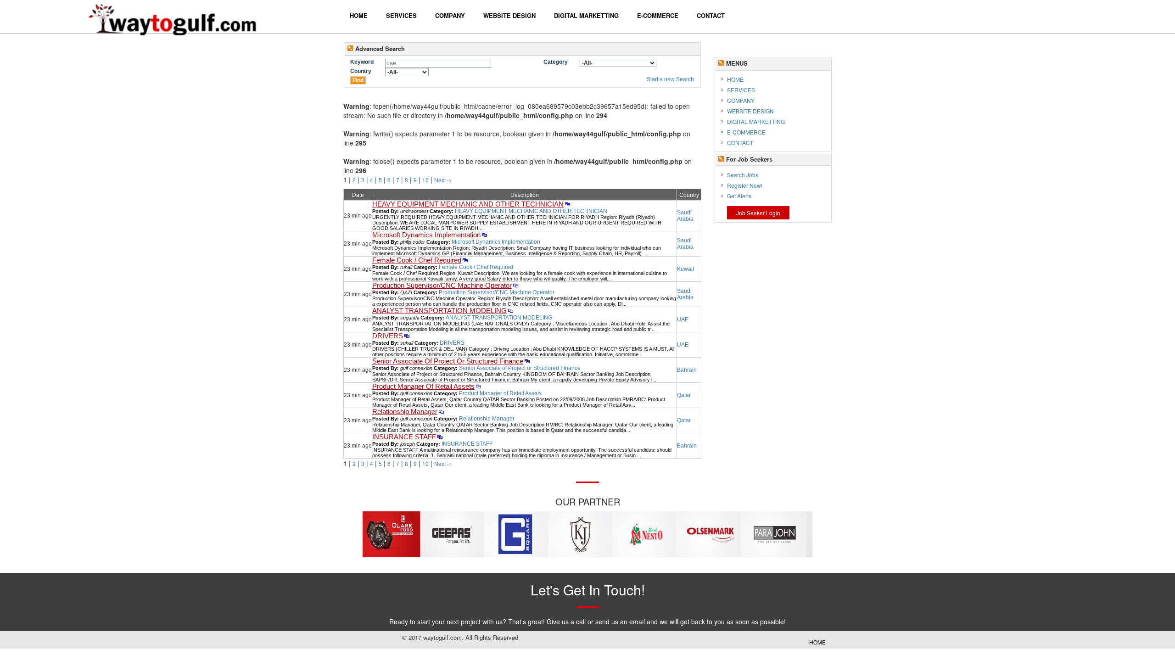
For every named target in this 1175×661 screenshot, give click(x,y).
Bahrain (687, 370)
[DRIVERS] (406, 336)
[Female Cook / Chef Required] (465, 261)
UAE (682, 319)
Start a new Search (670, 79)
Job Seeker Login (758, 213)
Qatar (684, 395)
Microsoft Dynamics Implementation (426, 235)
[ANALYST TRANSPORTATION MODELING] (510, 311)
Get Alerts (739, 196)
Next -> (443, 180)
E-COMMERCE (746, 132)
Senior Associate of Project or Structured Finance (520, 368)
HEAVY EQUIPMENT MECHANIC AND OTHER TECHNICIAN (468, 204)
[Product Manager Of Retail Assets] (478, 387)
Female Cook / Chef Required (416, 260)
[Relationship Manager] (441, 412)
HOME (735, 79)
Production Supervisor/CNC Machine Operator (442, 285)
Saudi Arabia (685, 215)
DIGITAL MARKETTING (756, 121)
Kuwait (685, 269)
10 (425, 180)
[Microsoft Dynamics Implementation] (484, 235)
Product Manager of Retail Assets (500, 393)
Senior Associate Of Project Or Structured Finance (447, 361)
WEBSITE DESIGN (750, 111)
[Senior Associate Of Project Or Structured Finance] (527, 362)
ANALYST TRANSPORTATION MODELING (439, 310)
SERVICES (741, 90)
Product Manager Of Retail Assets (423, 386)
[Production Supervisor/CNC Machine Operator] (515, 286)
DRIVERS (387, 336)
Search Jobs (742, 175)
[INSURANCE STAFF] (439, 437)
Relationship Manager (404, 411)
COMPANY (741, 100)
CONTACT (740, 142)
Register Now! (744, 185)
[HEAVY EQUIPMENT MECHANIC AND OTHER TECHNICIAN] (567, 205)
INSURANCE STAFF (404, 437)
